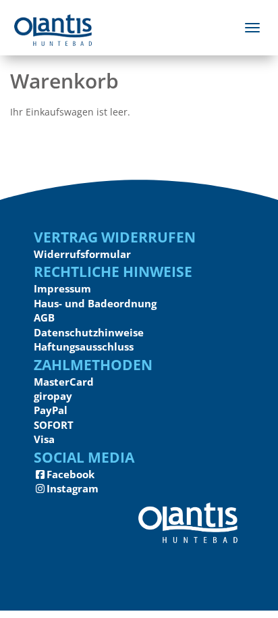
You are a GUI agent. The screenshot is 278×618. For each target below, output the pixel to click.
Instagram (73, 488)
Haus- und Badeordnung (95, 303)
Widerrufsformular (82, 254)
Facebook (70, 474)
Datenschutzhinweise (89, 332)
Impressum (62, 288)
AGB (44, 317)
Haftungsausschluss (84, 346)
